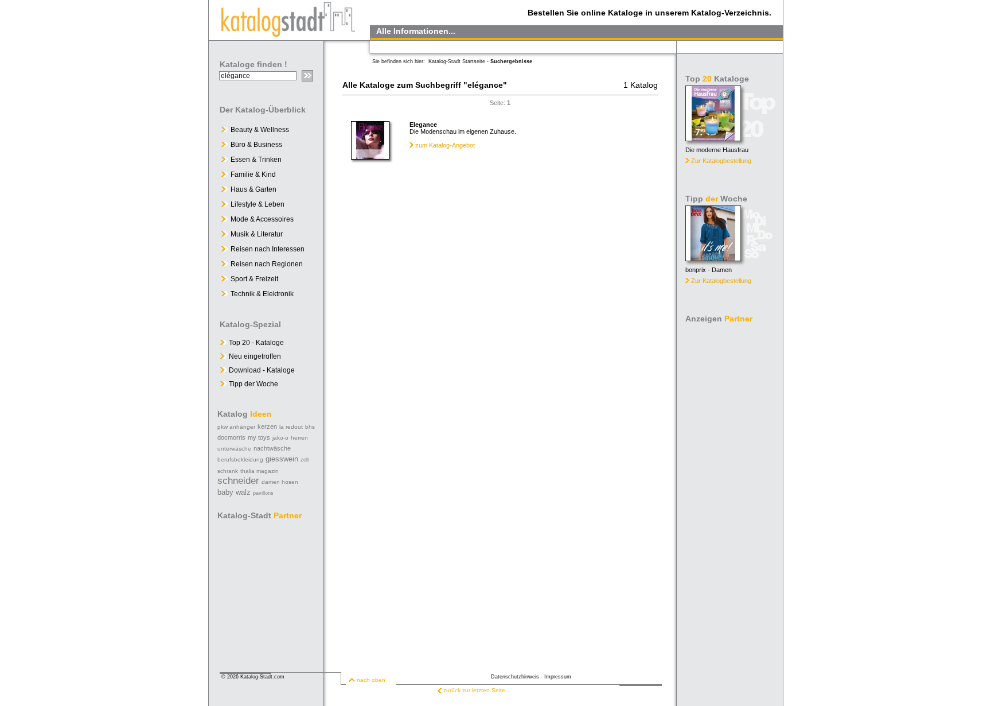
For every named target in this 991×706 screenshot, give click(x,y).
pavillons (263, 493)
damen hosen (280, 482)
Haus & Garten (253, 189)
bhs (310, 427)
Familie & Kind (253, 174)
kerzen (267, 426)
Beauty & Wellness (260, 130)
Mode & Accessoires (262, 219)
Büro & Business (256, 145)
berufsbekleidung (240, 459)
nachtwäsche (272, 448)
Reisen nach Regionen (267, 264)
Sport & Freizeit (254, 279)
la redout (291, 427)
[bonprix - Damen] (713, 258)
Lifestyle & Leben (257, 204)
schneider (238, 480)
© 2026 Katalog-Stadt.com (252, 677)
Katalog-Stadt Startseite (456, 61)
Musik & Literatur (257, 234)
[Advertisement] (731, 499)
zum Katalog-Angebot (445, 145)
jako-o (280, 438)
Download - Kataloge (261, 370)
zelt (305, 460)
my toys (259, 437)
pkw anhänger (236, 427)
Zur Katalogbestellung (721, 160)
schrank (227, 471)
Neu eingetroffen (254, 356)
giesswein (282, 459)
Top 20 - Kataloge (255, 343)
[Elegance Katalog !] (370, 156)
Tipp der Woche (252, 384)
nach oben (371, 680)
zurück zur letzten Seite (474, 690)
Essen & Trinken (256, 160)
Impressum (557, 677)
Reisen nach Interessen (268, 249)
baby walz (234, 492)
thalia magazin (259, 471)
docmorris (231, 437)
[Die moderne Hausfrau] (713, 138)
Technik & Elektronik (262, 294)
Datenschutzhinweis (515, 677)
